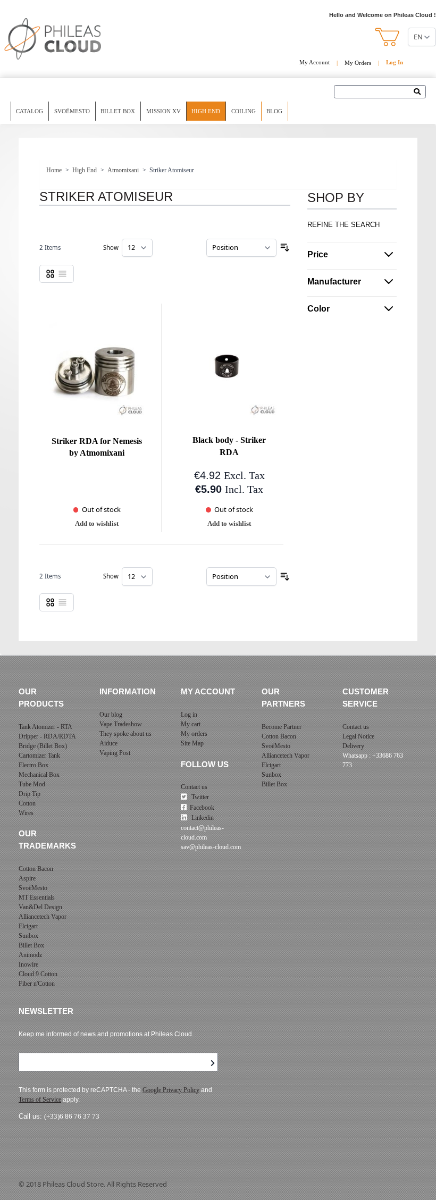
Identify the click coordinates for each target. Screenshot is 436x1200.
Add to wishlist (97, 523)
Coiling (243, 111)
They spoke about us (125, 733)
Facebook (202, 807)
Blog (274, 111)
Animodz (30, 955)
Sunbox (28, 935)
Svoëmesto (72, 111)
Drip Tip (29, 794)
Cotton (27, 803)
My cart (190, 724)
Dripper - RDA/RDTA (47, 736)
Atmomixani (123, 170)
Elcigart (28, 926)
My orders (194, 733)
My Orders (358, 63)
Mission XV (163, 111)
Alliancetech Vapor (42, 916)
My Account (314, 62)
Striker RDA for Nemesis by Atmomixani (97, 447)
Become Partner (281, 727)
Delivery (353, 746)
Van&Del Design (40, 907)
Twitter (199, 797)
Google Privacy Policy (170, 1090)
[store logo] (53, 39)
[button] (388, 37)
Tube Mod (32, 784)
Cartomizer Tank (39, 755)
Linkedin (202, 817)
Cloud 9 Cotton (38, 974)
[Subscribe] (213, 1063)
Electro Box (33, 765)
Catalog (29, 111)
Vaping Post (114, 753)
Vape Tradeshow (120, 724)
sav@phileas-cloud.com (211, 847)
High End (205, 111)
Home (54, 170)
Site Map (192, 743)
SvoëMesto (33, 888)
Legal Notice (358, 736)
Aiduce (108, 743)
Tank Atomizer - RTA (45, 727)
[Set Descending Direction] (285, 247)
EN (418, 36)
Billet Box (117, 111)
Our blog (110, 714)
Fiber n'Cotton (37, 983)
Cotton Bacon (36, 868)
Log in (189, 714)
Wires (26, 813)
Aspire (27, 878)
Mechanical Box (39, 774)
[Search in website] (420, 92)
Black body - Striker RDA (229, 446)
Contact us (194, 787)
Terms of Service (40, 1099)
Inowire (28, 964)
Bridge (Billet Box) (43, 746)
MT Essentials (37, 897)
